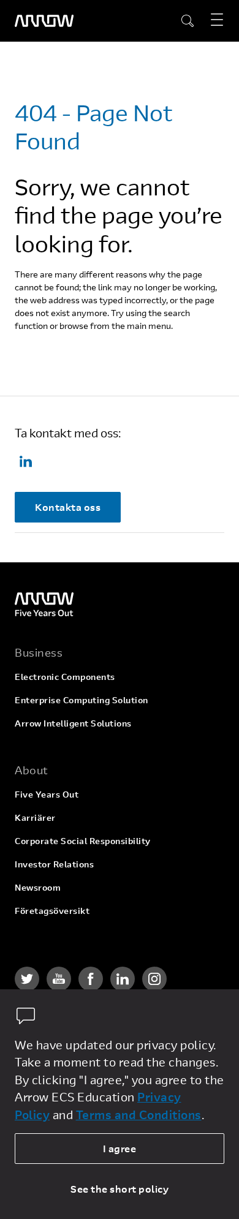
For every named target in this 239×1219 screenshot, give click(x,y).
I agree (120, 1148)
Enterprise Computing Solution (81, 700)
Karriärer (35, 817)
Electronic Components (65, 676)
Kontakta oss (68, 506)
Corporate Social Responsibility (83, 841)
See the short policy (119, 1188)
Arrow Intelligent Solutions (73, 723)
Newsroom (38, 887)
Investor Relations (54, 864)
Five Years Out (46, 794)
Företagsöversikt (52, 910)
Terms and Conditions (139, 1114)
